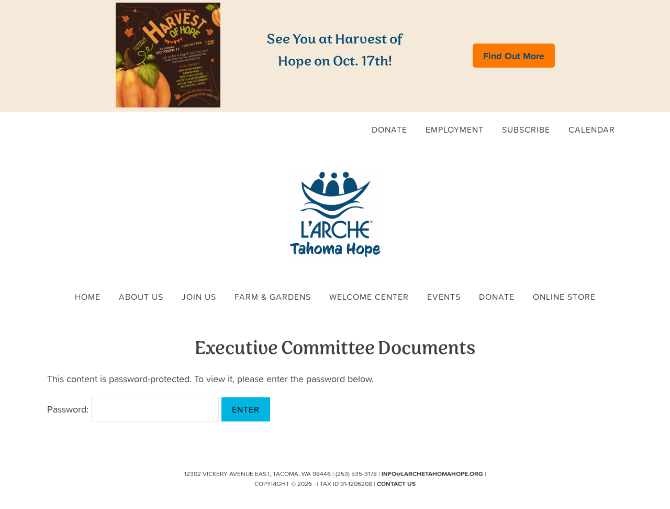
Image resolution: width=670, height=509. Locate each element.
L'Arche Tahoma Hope (335, 213)
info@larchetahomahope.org (432, 473)
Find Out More (513, 55)
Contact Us (396, 483)
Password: (69, 409)
